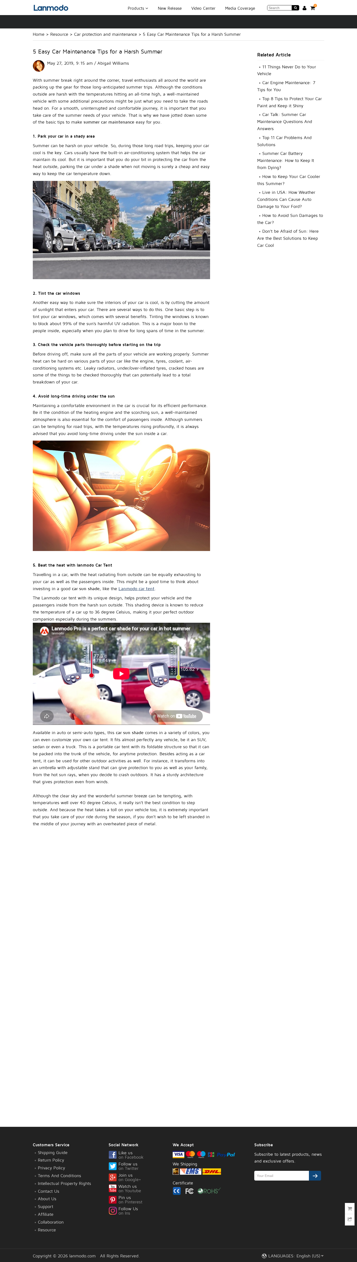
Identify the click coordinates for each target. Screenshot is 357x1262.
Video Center (203, 8)
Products (136, 8)
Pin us (130, 1200)
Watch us (130, 1188)
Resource (59, 34)
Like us (131, 1155)
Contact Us (48, 1191)
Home (38, 34)
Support (45, 1206)
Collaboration (51, 1222)
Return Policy (51, 1160)
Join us (130, 1177)
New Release (170, 8)
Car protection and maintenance (105, 34)
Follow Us (128, 1211)
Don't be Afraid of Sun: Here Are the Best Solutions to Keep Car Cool (288, 238)
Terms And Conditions (59, 1175)
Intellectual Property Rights (64, 1183)
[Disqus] (121, 909)
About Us (47, 1198)
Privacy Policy (51, 1167)
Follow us (128, 1166)
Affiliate (45, 1214)
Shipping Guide (53, 1152)
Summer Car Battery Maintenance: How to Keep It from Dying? (285, 160)
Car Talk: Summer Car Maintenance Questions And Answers (284, 121)
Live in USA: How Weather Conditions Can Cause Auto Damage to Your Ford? (286, 199)
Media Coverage (240, 8)
